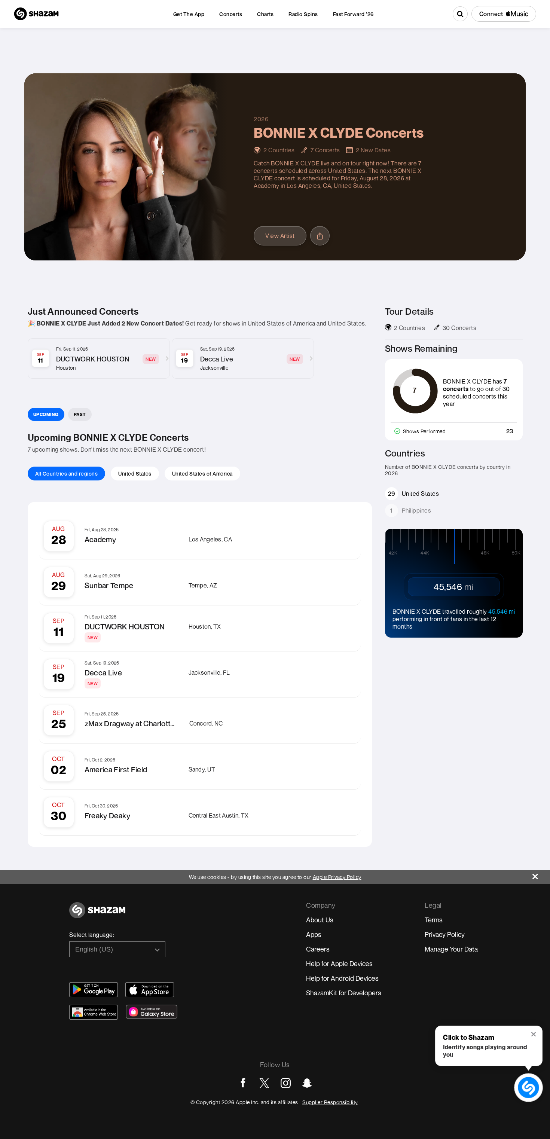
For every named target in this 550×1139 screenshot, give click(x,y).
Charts (265, 14)
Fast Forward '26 (353, 14)
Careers (318, 949)
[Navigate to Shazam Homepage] (36, 13)
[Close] (541, 874)
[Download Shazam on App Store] (149, 989)
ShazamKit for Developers (343, 993)
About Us (319, 920)
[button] (534, 1035)
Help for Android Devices (342, 978)
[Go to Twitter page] (264, 1083)
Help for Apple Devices (339, 963)
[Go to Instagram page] (286, 1083)
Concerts (230, 14)
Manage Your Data (451, 949)
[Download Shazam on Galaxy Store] (151, 1012)
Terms (434, 920)
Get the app (189, 14)
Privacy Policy (445, 934)
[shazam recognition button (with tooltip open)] (528, 1087)
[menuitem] (189, 14)
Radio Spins (303, 14)
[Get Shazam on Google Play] (93, 989)
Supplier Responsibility (330, 1102)
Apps (313, 934)
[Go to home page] (97, 914)
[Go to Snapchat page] (307, 1083)
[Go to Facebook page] (243, 1083)
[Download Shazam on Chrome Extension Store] (93, 1012)
